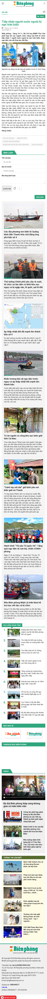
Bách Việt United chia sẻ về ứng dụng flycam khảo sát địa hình (33, 864)
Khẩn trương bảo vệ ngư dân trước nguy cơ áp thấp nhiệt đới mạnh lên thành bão (21, 382)
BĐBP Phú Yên (21, 138)
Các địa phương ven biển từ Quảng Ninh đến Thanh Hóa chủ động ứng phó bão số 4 (21, 234)
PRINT (42, 16)
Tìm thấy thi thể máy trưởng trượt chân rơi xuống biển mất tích (32, 642)
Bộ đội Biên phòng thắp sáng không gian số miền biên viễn (21, 805)
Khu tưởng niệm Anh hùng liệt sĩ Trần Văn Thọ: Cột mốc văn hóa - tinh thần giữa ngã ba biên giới (33, 844)
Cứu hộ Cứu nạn (8, 138)
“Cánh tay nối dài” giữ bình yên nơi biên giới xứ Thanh (21, 488)
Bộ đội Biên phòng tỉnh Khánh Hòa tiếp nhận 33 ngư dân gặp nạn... (32, 715)
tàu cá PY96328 (37, 144)
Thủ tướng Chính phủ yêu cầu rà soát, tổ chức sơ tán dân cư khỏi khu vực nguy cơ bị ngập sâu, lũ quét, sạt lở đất (23, 284)
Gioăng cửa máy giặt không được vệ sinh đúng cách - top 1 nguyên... (32, 917)
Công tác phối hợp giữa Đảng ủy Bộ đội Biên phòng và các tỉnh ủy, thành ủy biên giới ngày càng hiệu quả (33, 817)
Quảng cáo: (10, 985)
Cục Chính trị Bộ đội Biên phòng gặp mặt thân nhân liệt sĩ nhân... (32, 704)
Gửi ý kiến (40, 197)
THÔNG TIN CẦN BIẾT (13, 858)
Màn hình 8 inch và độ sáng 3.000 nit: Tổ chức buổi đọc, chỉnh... (33, 890)
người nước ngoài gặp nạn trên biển (16, 144)
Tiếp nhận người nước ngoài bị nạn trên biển (22, 23)
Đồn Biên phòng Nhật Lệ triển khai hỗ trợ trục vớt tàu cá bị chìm (22, 604)
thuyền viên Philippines (11, 141)
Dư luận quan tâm (12, 625)
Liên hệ (4, 987)
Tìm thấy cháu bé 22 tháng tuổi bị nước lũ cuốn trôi (31, 651)
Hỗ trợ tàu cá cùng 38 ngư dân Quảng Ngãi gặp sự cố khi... (31, 694)
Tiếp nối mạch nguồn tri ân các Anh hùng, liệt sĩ (31, 662)
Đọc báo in (8, 726)
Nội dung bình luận (9, 176)
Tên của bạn (6, 158)
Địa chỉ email (6, 167)
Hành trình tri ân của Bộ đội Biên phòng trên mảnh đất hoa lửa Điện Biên (33, 830)
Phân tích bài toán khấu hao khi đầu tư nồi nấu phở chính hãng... (33, 877)
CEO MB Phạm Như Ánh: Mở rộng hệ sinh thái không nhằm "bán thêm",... (33, 930)
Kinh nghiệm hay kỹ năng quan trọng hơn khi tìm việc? (33, 903)
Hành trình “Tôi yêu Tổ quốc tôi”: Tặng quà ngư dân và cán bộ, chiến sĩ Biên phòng (23, 548)
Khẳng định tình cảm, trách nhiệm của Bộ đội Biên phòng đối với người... (32, 632)
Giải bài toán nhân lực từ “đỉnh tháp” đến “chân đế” (32, 683)
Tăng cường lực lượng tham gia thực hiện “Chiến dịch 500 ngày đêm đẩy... (32, 673)
